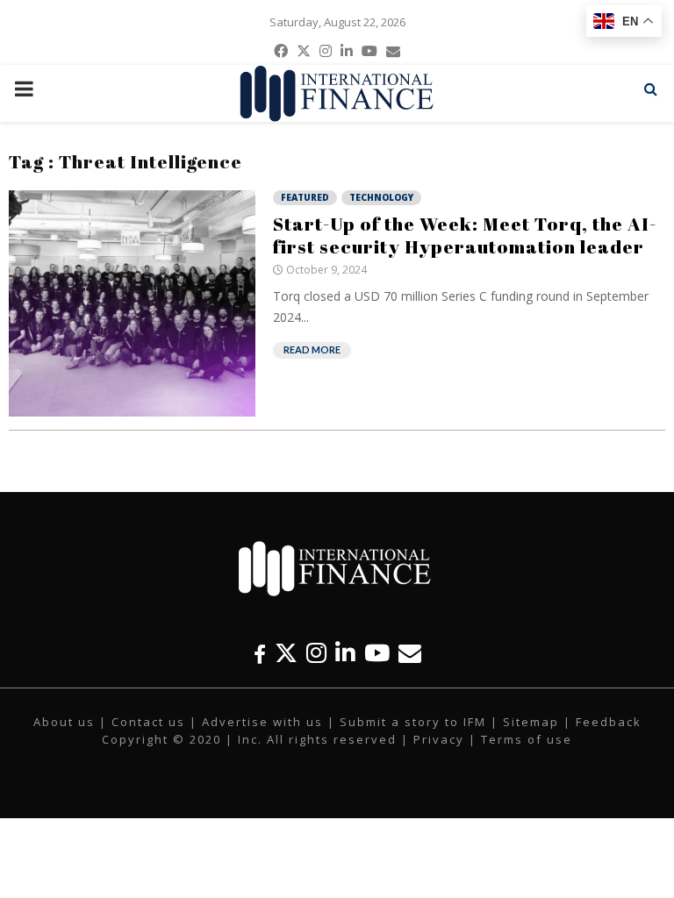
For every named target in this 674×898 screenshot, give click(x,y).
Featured (305, 197)
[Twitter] (286, 653)
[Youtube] (377, 653)
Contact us (148, 722)
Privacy (438, 739)
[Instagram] (316, 653)
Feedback (609, 722)
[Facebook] (260, 653)
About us (64, 722)
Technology (381, 197)
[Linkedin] (345, 653)
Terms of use (526, 739)
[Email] (409, 653)
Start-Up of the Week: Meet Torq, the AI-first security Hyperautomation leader (464, 235)
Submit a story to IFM (413, 722)
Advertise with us (262, 722)
